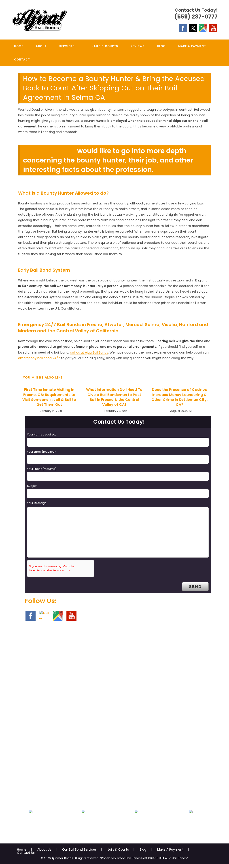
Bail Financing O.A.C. (191, 822)
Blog (143, 849)
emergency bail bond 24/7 (39, 358)
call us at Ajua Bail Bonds (89, 352)
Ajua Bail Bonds (49, 151)
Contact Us (26, 852)
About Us (44, 849)
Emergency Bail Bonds (30, 822)
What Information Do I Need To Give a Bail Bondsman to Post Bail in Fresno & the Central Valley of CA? (114, 397)
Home (21, 849)
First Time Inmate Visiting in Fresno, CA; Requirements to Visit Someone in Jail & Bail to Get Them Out (49, 397)
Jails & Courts (118, 849)
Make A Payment (170, 849)
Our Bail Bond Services (79, 849)
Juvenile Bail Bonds (83, 822)
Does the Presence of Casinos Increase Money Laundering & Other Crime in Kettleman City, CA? (179, 397)
